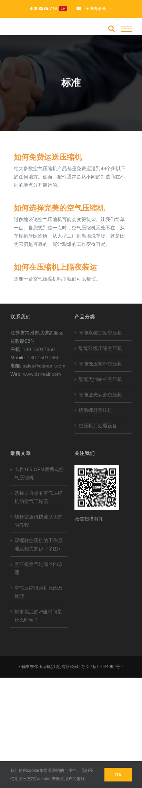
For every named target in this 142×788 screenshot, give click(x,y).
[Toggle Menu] (126, 29)
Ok (118, 774)
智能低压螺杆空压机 (100, 363)
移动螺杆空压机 (95, 410)
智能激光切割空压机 (100, 394)
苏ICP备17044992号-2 (102, 666)
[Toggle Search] (111, 28)
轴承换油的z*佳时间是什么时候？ (38, 616)
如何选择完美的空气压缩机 (59, 208)
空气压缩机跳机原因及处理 (38, 592)
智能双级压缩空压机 (100, 348)
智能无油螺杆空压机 (100, 379)
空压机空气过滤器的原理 (38, 568)
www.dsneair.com (42, 374)
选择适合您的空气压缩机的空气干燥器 (38, 497)
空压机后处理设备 (98, 425)
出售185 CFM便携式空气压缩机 (39, 473)
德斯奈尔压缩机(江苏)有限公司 (50, 666)
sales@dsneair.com (44, 366)
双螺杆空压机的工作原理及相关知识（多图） (38, 544)
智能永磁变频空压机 (100, 333)
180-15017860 (39, 349)
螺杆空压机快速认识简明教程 (38, 521)
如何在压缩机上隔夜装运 (55, 267)
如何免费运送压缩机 (48, 157)
